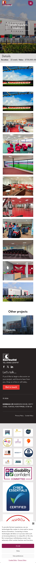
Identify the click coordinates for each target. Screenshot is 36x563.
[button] (33, 523)
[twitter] (8, 367)
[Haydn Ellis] (18, 325)
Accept (18, 546)
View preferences (18, 556)
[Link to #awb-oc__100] (30, 3)
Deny (18, 551)
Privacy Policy (22, 560)
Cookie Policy (13, 560)
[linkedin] (12, 367)
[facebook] (4, 367)
